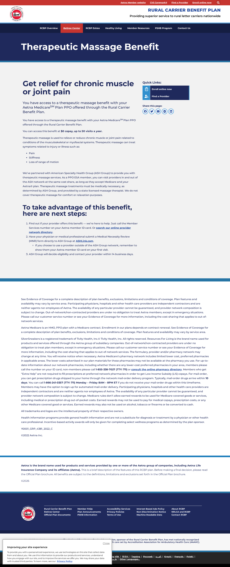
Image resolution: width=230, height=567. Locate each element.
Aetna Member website (133, 2)
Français (179, 556)
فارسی (114, 559)
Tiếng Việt (114, 556)
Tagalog (136, 556)
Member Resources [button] (138, 28)
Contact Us (184, 28)
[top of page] (220, 557)
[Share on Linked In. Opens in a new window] (171, 111)
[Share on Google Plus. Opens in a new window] (164, 111)
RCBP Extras (93, 28)
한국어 (125, 556)
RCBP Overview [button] (49, 28)
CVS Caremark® (158, 2)
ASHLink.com (84, 241)
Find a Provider (179, 2)
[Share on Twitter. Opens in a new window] (152, 111)
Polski (190, 556)
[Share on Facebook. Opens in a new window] (145, 111)
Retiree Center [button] (71, 28)
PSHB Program (163, 28)
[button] (218, 2)
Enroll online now (202, 2)
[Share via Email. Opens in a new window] (158, 111)
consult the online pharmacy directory (156, 369)
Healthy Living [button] (113, 28)
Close (106, 543)
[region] (57, 551)
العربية (159, 556)
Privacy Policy (64, 561)
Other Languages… (130, 559)
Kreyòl (168, 556)
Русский (148, 556)
